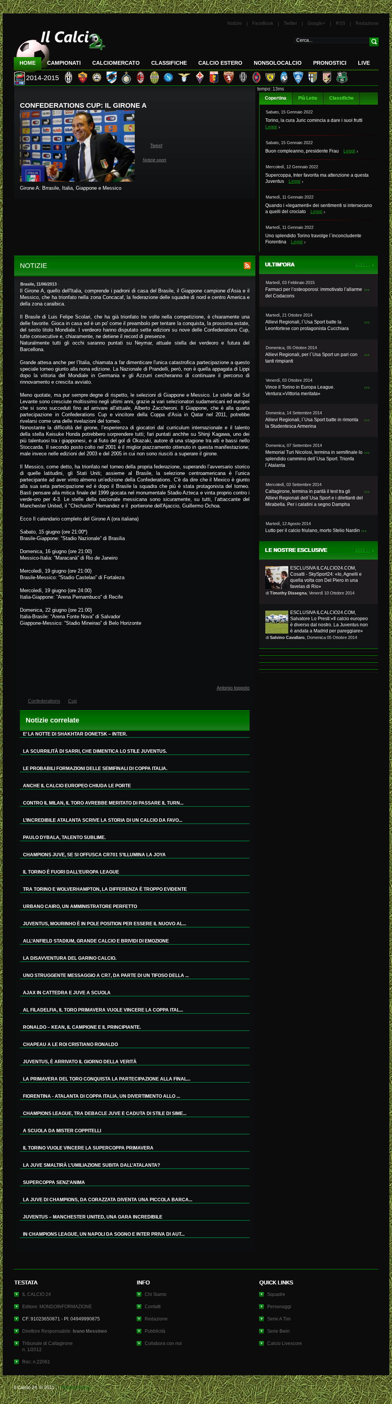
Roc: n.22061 (36, 1362)
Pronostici (329, 63)
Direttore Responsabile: (64, 1331)
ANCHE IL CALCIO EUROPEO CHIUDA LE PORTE (77, 785)
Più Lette (307, 98)
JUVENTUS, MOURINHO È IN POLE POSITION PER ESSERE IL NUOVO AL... (104, 923)
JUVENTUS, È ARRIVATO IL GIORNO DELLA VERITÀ (80, 1061)
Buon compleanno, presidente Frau (302, 151)
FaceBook (262, 23)
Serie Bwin (278, 1331)
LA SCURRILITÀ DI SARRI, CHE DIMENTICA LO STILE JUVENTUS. (95, 751)
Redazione (367, 23)
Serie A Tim (279, 1319)
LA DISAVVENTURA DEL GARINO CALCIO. (69, 958)
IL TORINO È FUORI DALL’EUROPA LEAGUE (71, 872)
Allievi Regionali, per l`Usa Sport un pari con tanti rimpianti (311, 358)
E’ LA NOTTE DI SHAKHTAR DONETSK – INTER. (75, 734)
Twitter (290, 23)
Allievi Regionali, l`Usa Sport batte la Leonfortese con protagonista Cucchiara (307, 325)
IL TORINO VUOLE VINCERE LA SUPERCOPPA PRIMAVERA (88, 1148)
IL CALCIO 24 (36, 1294)
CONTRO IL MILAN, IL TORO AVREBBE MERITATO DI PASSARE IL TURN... (103, 803)
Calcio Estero (220, 63)
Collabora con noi (163, 1343)
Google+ (316, 23)
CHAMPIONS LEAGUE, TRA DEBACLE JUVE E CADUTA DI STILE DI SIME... (104, 1113)
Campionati (64, 63)
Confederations (44, 701)
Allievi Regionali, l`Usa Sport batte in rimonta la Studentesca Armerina (311, 423)
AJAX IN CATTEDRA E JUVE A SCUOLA (67, 992)
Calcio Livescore (284, 1343)
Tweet (156, 145)
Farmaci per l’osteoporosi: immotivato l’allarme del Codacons (313, 293)
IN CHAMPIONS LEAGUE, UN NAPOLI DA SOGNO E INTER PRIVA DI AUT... (104, 1234)
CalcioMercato (116, 63)
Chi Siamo (156, 1294)
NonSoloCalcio (278, 63)
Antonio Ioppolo (233, 688)
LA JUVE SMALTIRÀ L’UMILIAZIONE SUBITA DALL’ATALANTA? (91, 1165)
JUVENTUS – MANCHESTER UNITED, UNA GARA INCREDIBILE (92, 1217)
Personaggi (279, 1306)
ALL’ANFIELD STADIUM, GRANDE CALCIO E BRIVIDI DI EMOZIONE (96, 941)
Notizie (234, 23)
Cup (72, 701)
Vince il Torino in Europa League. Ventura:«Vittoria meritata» (300, 390)
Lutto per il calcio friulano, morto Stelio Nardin (312, 530)
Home (28, 63)
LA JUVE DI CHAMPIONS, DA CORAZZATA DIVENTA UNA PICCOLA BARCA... (107, 1199)
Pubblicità (155, 1331)
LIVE (364, 63)
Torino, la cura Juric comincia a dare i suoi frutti (314, 120)
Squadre (276, 1294)
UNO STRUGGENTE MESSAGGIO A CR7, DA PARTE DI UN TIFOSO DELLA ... (106, 975)
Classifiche (341, 98)
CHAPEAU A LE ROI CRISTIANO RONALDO (70, 1044)
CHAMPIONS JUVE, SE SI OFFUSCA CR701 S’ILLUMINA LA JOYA (94, 854)
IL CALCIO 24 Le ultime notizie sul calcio (60, 48)
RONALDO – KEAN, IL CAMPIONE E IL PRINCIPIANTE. (82, 1027)
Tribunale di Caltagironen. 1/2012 (47, 1346)
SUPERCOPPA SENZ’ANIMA (54, 1182)
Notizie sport (154, 160)
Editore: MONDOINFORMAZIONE (57, 1306)
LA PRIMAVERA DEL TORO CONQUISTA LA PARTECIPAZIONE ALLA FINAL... (106, 1079)
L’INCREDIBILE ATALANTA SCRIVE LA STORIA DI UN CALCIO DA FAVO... (102, 820)
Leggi (271, 127)
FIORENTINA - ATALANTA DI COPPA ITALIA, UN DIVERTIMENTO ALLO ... (101, 1096)
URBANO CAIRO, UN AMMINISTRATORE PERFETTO (80, 906)
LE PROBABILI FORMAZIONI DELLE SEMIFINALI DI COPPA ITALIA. (95, 768)
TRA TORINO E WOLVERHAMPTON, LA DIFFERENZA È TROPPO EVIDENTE (105, 889)
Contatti (153, 1306)
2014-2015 (42, 78)
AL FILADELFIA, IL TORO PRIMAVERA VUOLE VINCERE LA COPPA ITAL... (103, 1010)
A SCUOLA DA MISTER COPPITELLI (62, 1130)
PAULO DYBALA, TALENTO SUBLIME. (64, 837)
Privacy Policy (75, 1387)
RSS (340, 23)
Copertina (275, 98)
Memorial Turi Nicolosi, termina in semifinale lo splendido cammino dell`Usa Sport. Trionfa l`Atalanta (314, 459)
